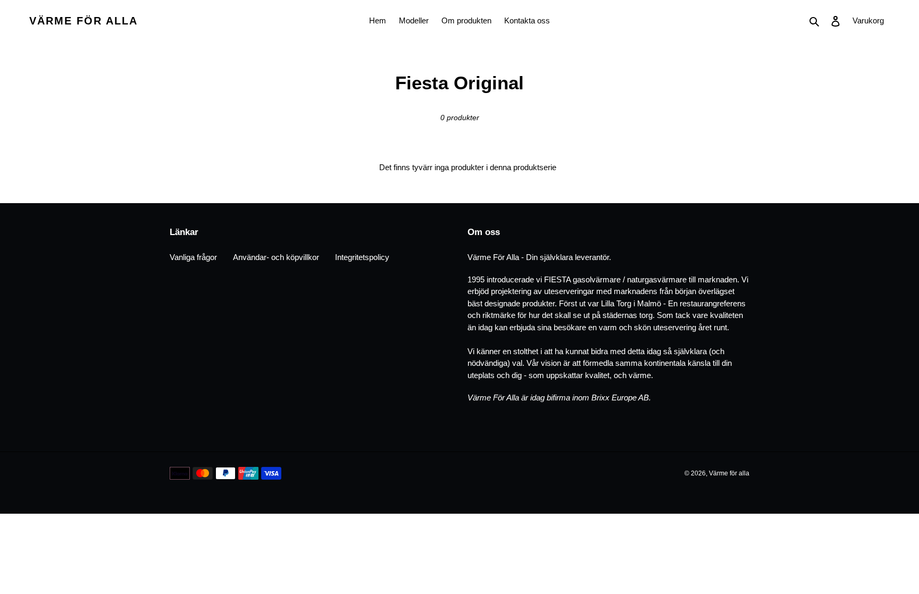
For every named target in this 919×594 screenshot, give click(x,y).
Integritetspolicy (362, 257)
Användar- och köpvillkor (276, 257)
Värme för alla (83, 21)
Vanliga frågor (193, 257)
